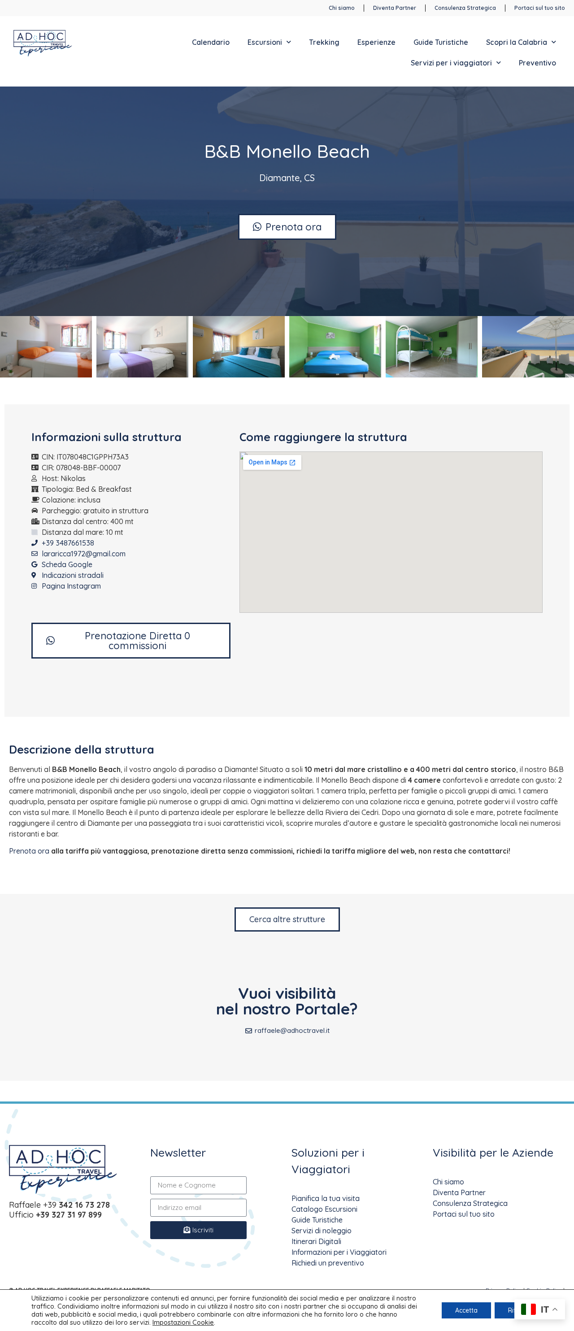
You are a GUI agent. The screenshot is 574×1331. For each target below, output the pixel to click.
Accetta (466, 1310)
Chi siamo (448, 1181)
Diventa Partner (459, 1192)
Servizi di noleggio (321, 1230)
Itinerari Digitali (316, 1241)
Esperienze (376, 42)
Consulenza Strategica (470, 1203)
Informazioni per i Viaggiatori (339, 1252)
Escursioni (265, 42)
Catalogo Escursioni (324, 1209)
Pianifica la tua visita (325, 1198)
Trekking (324, 42)
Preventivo (537, 62)
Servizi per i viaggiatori (451, 62)
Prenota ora (29, 850)
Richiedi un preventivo (327, 1262)
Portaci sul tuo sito (464, 1214)
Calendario (211, 42)
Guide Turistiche (440, 42)
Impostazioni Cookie (183, 1322)
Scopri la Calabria (516, 42)
